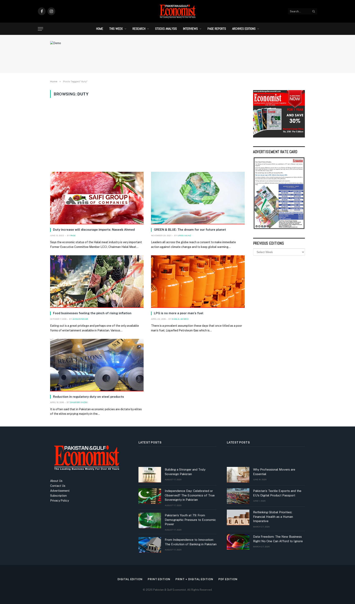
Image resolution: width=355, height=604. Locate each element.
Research (139, 28)
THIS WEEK (116, 28)
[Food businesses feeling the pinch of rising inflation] (97, 281)
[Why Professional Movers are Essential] (238, 475)
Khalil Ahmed (180, 319)
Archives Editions (244, 28)
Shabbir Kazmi (79, 402)
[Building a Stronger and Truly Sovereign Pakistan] (149, 475)
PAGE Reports (216, 28)
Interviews (190, 28)
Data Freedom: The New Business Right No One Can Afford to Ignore (278, 539)
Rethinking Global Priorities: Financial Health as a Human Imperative (273, 516)
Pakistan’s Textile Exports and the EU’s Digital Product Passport (277, 493)
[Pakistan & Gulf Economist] (177, 11)
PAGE (73, 235)
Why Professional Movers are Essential (274, 472)
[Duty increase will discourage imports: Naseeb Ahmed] (97, 198)
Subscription (58, 495)
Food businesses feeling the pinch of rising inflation (92, 313)
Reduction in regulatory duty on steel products (88, 396)
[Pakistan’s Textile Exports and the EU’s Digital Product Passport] (238, 496)
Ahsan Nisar (80, 319)
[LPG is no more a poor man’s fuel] (197, 281)
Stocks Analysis (166, 28)
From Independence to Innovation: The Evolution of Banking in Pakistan (191, 542)
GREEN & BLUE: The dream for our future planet (190, 229)
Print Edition (159, 579)
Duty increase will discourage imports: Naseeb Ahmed (94, 229)
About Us (56, 481)
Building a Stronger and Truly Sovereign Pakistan (185, 472)
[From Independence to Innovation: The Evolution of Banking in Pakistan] (149, 545)
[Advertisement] (147, 135)
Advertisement (60, 490)
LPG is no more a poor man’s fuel (178, 313)
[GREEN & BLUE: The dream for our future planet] (197, 198)
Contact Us (57, 485)
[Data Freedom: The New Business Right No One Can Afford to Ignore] (238, 542)
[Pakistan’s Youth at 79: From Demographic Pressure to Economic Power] (149, 520)
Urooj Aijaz (184, 235)
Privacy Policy (59, 500)
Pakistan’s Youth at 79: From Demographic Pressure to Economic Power (190, 519)
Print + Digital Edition (194, 579)
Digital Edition (130, 579)
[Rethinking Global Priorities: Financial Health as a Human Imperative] (238, 517)
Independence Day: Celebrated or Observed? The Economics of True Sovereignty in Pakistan (190, 495)
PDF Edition (227, 579)
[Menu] (40, 28)
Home (99, 28)
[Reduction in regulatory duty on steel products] (97, 365)
